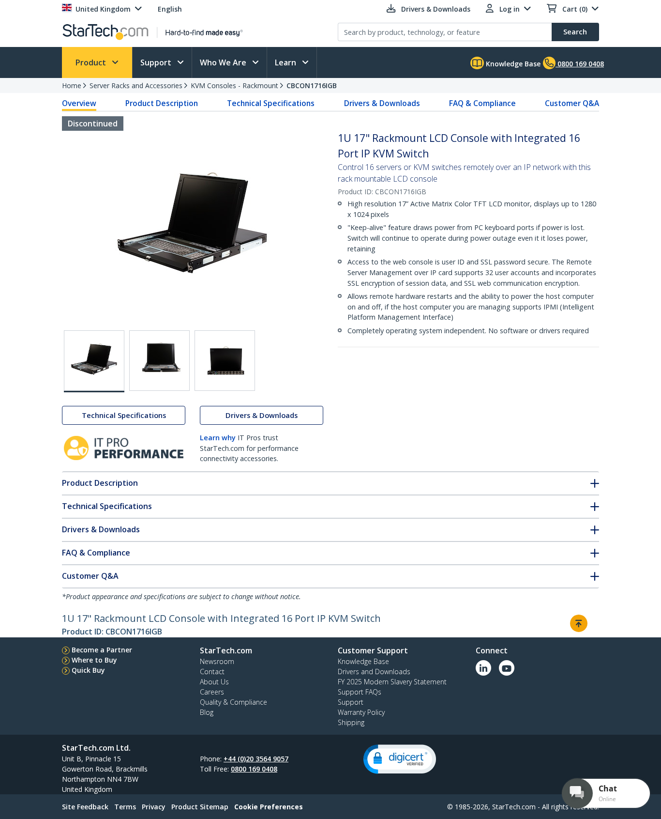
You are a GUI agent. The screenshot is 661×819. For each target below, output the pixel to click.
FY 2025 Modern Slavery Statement (392, 681)
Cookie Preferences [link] (268, 806)
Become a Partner (102, 649)
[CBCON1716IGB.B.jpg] (159, 360)
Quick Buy (88, 670)
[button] (399, 759)
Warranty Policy (361, 712)
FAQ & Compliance (482, 103)
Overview (79, 103)
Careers (212, 691)
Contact (212, 671)
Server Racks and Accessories (136, 85)
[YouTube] (506, 668)
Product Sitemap (199, 806)
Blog (206, 712)
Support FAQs (359, 691)
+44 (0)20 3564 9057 (256, 758)
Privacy (153, 806)
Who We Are (224, 62)
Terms (125, 806)
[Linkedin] (483, 668)
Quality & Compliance (233, 702)
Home (71, 85)
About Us (214, 681)
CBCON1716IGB (311, 85)
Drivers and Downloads (374, 671)
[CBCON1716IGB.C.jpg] (225, 360)
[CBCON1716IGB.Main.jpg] (94, 361)
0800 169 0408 (254, 768)
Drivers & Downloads (382, 103)
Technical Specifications (271, 103)
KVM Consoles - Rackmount (234, 85)
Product (91, 62)
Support (156, 62)
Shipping (351, 722)
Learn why (218, 437)
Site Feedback (85, 806)
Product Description (161, 103)
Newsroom (217, 661)
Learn (286, 62)
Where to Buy (94, 659)
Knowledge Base (512, 63)
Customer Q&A (572, 103)
